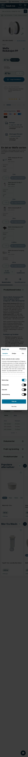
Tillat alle (14, 401)
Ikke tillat (14, 406)
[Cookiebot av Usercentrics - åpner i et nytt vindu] (19, 349)
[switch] (24, 385)
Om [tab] (23, 353)
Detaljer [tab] (14, 353)
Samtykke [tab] (5, 353)
